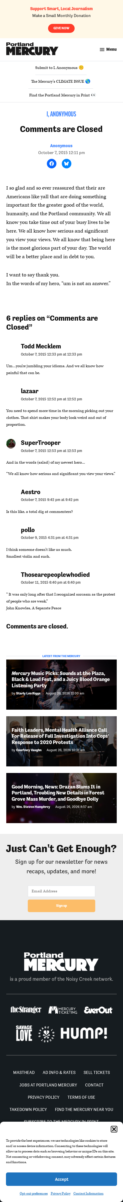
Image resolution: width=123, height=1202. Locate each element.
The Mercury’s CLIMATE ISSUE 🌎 (60, 81)
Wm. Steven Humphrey (33, 807)
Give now (61, 28)
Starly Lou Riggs (28, 693)
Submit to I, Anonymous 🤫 (59, 67)
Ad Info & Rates (59, 1072)
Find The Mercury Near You (84, 1109)
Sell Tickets (97, 1072)
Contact (94, 1085)
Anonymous (61, 145)
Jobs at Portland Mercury (48, 1085)
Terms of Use (81, 1097)
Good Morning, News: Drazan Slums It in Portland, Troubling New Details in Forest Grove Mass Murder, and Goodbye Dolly (58, 793)
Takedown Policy (28, 1109)
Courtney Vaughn (28, 750)
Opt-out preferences (34, 1193)
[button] (114, 1129)
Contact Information (88, 1193)
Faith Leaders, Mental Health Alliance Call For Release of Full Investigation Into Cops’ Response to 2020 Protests (60, 736)
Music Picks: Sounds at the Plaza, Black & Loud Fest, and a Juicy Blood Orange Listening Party (61, 679)
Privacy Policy (60, 1193)
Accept (61, 1179)
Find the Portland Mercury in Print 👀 (62, 95)
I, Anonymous (61, 114)
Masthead (24, 1072)
